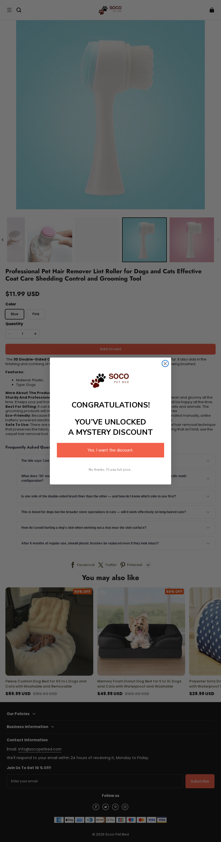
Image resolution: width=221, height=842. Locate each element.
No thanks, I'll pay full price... (111, 469)
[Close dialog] (165, 363)
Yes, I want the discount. (110, 450)
